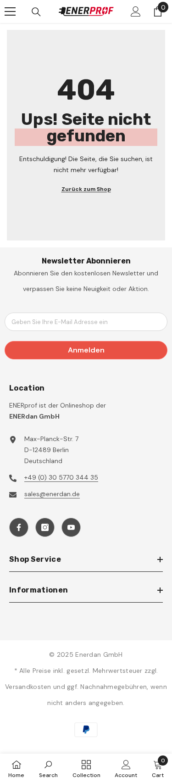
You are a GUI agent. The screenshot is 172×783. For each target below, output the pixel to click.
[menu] (10, 11)
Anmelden (86, 350)
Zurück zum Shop (86, 189)
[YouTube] (71, 527)
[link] (48, 768)
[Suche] (36, 11)
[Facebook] (18, 527)
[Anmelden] (136, 11)
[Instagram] (45, 527)
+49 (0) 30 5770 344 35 (61, 477)
